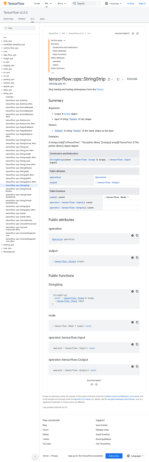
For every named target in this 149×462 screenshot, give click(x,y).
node (52, 197)
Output (59, 130)
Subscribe (114, 456)
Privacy (54, 456)
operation (55, 177)
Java (42, 18)
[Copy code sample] (137, 235)
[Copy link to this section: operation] (65, 229)
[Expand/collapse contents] (64, 40)
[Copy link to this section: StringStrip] (66, 285)
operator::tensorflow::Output (67, 207)
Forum (46, 430)
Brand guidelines (103, 439)
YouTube (47, 444)
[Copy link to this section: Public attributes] (77, 220)
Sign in (142, 3)
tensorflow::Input (120, 159)
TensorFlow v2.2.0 (15, 12)
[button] (19, 41)
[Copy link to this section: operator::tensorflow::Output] (91, 360)
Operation (101, 177)
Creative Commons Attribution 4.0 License (121, 396)
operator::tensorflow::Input (66, 202)
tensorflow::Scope (84, 159)
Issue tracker (102, 425)
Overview (8, 18)
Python (21, 18)
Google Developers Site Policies (121, 399)
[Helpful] (133, 33)
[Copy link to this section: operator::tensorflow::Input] (88, 338)
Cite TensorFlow (103, 444)
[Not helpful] (137, 33)
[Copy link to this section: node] (58, 315)
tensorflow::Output (108, 182)
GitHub (130, 3)
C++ (32, 18)
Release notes (102, 430)
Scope (67, 114)
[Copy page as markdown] (118, 79)
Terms (46, 456)
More (60, 3)
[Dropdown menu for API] (51, 3)
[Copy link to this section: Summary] (66, 101)
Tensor (99, 89)
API (46, 3)
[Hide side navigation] (35, 457)
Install (37, 3)
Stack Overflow (103, 434)
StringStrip (56, 159)
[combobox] (86, 3)
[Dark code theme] (132, 235)
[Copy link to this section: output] (60, 251)
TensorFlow (53, 33)
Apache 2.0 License (82, 399)
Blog (45, 425)
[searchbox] (19, 28)
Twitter (46, 439)
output (53, 182)
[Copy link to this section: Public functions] (77, 276)
